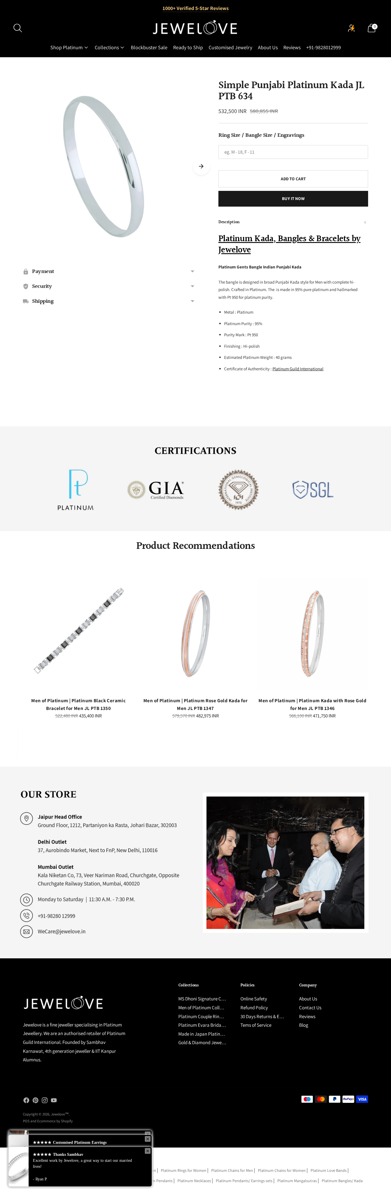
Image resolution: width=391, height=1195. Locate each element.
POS (26, 1121)
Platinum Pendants (156, 1180)
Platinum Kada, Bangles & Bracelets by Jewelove (289, 244)
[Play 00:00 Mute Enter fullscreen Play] (109, 166)
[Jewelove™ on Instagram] (44, 1101)
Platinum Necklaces (194, 1180)
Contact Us (310, 1007)
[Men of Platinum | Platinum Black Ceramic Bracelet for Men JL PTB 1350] (78, 633)
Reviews (292, 47)
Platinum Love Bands (329, 1170)
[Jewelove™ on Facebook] (26, 1101)
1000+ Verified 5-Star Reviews (196, 8)
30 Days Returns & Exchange (268, 1016)
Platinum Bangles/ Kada (342, 1180)
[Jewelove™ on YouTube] (53, 1101)
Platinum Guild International (297, 368)
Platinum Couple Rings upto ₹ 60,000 (214, 1016)
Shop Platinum (66, 47)
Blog (303, 1025)
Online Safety (253, 999)
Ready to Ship (188, 47)
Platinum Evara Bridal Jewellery (210, 1025)
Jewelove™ (60, 1114)
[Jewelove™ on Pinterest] (35, 1101)
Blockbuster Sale (149, 47)
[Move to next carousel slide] (201, 166)
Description (229, 222)
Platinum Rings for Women (183, 1170)
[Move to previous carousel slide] (17, 638)
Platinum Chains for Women (282, 1170)
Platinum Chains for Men (232, 1170)
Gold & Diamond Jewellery (204, 1042)
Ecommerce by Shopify (55, 1121)
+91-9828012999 (323, 47)
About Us (268, 47)
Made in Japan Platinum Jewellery (212, 1034)
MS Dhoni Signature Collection (208, 999)
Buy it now (293, 198)
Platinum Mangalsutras (297, 1180)
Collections (107, 47)
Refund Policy (254, 1007)
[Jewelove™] (195, 28)
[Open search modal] (18, 28)
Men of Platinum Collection (205, 1007)
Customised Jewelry (230, 47)
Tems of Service (255, 1025)
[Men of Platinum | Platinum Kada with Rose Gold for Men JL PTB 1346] (312, 633)
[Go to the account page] (351, 28)
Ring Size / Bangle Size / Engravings (261, 135)
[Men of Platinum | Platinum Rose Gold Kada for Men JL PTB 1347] (195, 633)
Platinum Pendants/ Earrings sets (244, 1180)
